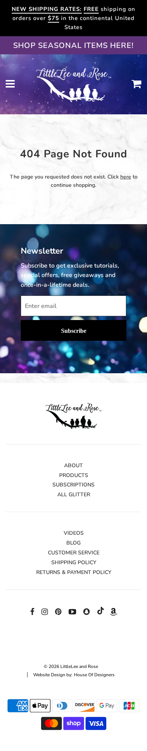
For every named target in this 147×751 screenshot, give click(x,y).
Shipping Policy (73, 562)
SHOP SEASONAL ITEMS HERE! (73, 45)
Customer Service (74, 552)
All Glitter (73, 494)
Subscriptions (73, 484)
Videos (74, 533)
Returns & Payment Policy (73, 572)
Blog (73, 542)
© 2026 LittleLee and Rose (71, 666)
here (125, 176)
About (73, 465)
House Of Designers (94, 675)
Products (73, 475)
